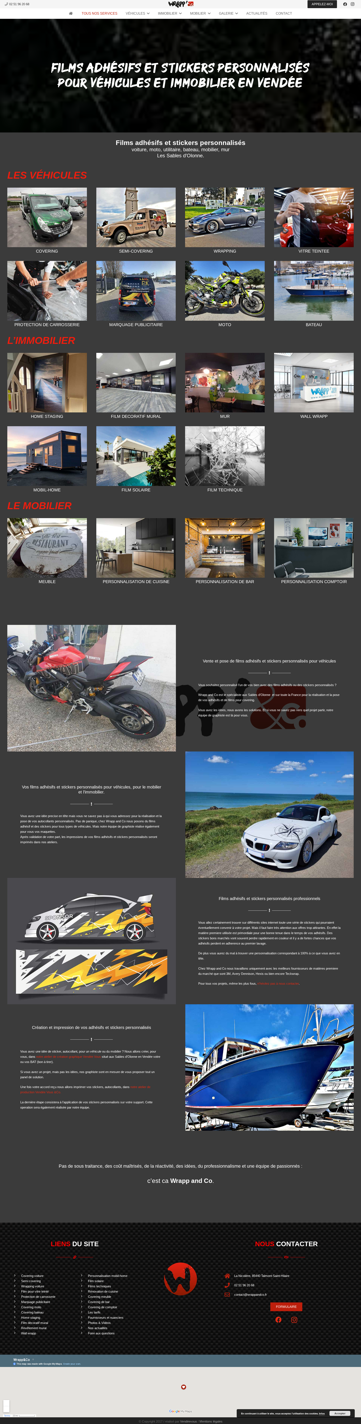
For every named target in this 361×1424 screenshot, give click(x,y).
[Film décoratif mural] (17, 1322)
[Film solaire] (83, 1281)
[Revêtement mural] (17, 1328)
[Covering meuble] (83, 1296)
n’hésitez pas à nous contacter (278, 983)
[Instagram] (352, 4)
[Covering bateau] (17, 1312)
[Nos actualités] (83, 1328)
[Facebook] (345, 4)
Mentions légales (211, 1421)
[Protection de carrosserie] (17, 1296)
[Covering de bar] (83, 1301)
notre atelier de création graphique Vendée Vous (68, 1056)
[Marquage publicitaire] (17, 1301)
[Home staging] (17, 1317)
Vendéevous (188, 1421)
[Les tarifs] (83, 1312)
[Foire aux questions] (83, 1333)
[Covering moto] (17, 1307)
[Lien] (180, 4)
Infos (322, 1413)
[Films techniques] (83, 1286)
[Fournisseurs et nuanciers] (83, 1317)
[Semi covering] (17, 1281)
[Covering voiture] (17, 1275)
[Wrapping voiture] (17, 1286)
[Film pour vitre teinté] (17, 1291)
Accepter (340, 1413)
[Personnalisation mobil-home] (83, 1275)
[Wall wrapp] (17, 1333)
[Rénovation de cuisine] (83, 1291)
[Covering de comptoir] (83, 1307)
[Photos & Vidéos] (83, 1322)
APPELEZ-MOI (322, 4)
